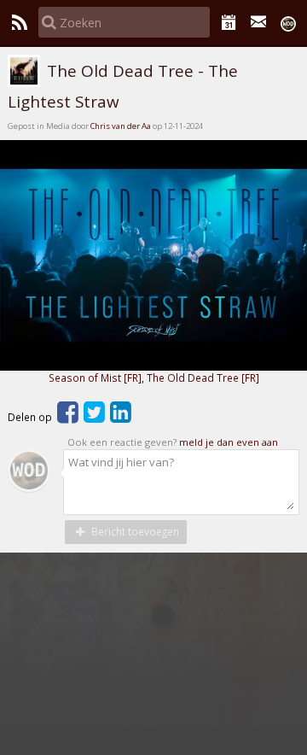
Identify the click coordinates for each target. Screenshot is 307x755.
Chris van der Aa (120, 126)
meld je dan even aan (228, 442)
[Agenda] (229, 22)
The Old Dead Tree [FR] (203, 377)
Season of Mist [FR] (95, 377)
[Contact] (259, 22)
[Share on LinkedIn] (120, 417)
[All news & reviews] (19, 22)
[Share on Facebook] (68, 417)
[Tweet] (94, 417)
